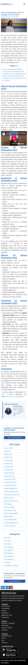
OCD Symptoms (9, 553)
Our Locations (5, 663)
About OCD (7, 537)
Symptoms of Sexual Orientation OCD (14, 74)
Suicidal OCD (8, 454)
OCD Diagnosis (8, 550)
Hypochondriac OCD (10, 485)
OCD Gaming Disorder (10, 522)
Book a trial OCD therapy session (14, 396)
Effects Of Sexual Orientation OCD (13, 76)
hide (17, 65)
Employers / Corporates (8, 623)
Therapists (4, 630)
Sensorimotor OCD (9, 479)
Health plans (5, 625)
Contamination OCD (10, 482)
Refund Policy (22, 660)
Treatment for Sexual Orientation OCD (14, 78)
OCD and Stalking (9, 507)
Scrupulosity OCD (9, 476)
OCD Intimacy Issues (10, 510)
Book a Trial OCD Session (14, 437)
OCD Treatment (8, 556)
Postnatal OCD (8, 460)
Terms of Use (13, 660)
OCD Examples (8, 547)
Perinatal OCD (8, 463)
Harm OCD (7, 451)
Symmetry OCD (8, 470)
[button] (24, 4)
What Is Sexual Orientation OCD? (12, 69)
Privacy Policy (5, 660)
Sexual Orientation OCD (11, 491)
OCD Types (4, 17)
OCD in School (8, 516)
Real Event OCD (9, 498)
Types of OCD (8, 448)
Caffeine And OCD (9, 526)
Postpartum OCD (9, 473)
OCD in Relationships (10, 519)
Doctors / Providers (7, 627)
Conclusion (6, 80)
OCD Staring (8, 504)
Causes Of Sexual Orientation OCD (13, 71)
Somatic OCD (8, 457)
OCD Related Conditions (11, 565)
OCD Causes (8, 544)
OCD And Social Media (11, 513)
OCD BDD (7, 562)
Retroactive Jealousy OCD (12, 494)
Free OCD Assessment (14, 581)
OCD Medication (9, 559)
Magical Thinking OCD (10, 488)
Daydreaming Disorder (11, 501)
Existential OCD (8, 466)
